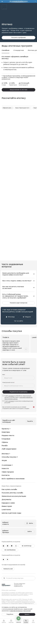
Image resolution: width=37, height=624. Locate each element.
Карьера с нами (8, 501)
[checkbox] (18, 395)
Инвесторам (7, 505)
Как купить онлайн (9, 488)
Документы (6, 498)
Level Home (6, 508)
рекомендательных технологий (20, 611)
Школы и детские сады (11, 511)
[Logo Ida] (6, 583)
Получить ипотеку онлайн (12, 491)
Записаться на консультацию (14, 495)
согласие (11, 394)
